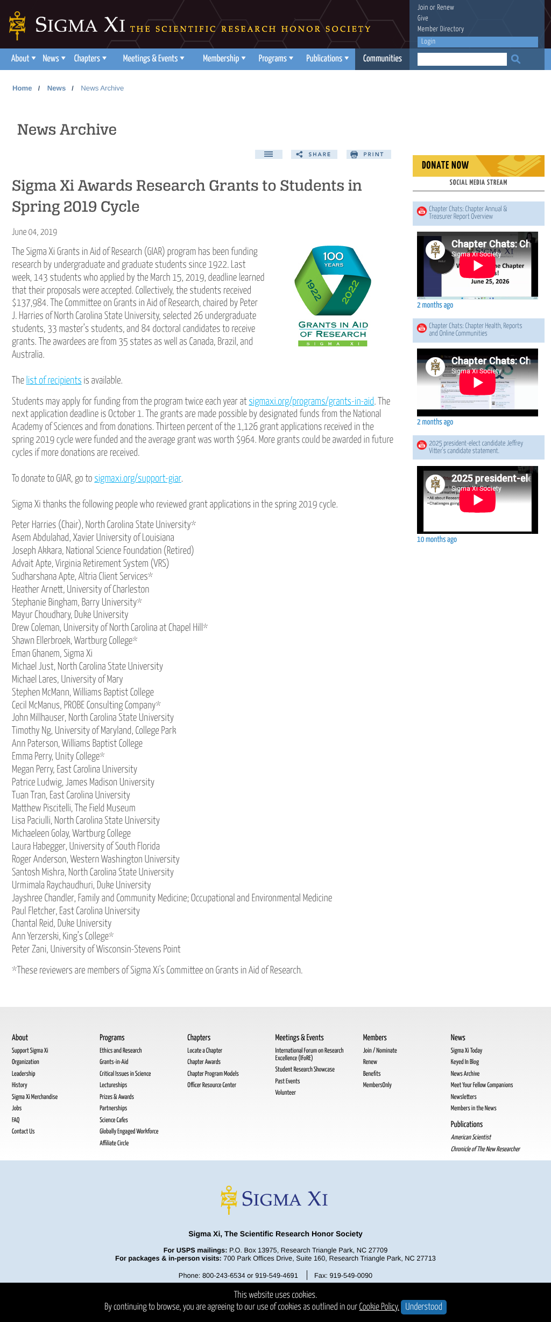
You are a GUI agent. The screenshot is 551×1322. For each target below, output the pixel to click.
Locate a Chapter (204, 1050)
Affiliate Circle (114, 1143)
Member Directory (441, 29)
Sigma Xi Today (467, 1050)
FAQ (15, 1120)
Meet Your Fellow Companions (482, 1085)
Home (22, 88)
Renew (445, 7)
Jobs (17, 1108)
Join (423, 7)
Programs (273, 59)
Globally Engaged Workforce (129, 1131)
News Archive (102, 88)
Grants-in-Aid (114, 1062)
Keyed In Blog (465, 1062)
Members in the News (474, 1108)
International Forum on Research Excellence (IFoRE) (309, 1054)
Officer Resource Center (211, 1085)
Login (428, 41)
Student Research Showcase (304, 1069)
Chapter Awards (204, 1062)
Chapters (87, 59)
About (20, 59)
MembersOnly (377, 1085)
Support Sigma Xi (30, 1050)
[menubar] (208, 59)
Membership (221, 59)
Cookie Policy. (379, 1307)
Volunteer (285, 1092)
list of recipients (54, 380)
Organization (25, 1062)
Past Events (287, 1081)
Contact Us (23, 1131)
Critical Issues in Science (125, 1073)
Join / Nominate (380, 1050)
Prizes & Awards (117, 1097)
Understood (423, 1307)
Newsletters (464, 1097)
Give (423, 18)
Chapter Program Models (212, 1073)
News (51, 59)
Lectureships (113, 1085)
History (19, 1085)
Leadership (23, 1073)
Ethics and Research (121, 1050)
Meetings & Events (150, 59)
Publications (324, 59)
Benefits (372, 1073)
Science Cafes (114, 1120)
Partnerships (113, 1108)
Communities (382, 59)
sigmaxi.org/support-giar (137, 479)
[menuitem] (22, 59)
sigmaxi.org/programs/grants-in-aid (311, 401)
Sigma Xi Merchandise (35, 1097)
